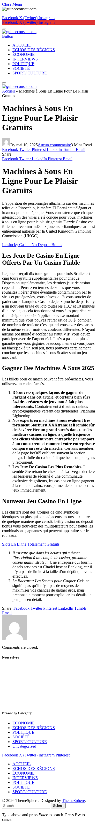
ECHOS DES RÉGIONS (33, 50)
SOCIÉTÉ (21, 68)
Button (7, 36)
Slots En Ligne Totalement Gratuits (30, 544)
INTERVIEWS (25, 59)
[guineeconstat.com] (19, 31)
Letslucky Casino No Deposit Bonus (32, 244)
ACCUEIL (21, 45)
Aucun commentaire (54, 145)
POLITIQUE (23, 64)
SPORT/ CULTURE (29, 73)
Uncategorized (24, 746)
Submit (58, 806)
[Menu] (4, 28)
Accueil (8, 91)
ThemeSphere (73, 800)
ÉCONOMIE (23, 54)
